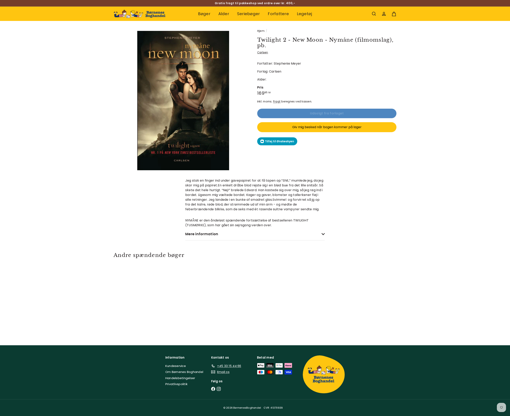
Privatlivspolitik (176, 384)
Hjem (261, 31)
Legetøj (304, 14)
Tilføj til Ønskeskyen (279, 141)
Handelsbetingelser (180, 378)
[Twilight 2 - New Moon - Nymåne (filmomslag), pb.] (135, 298)
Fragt (276, 101)
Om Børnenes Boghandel (184, 372)
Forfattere (278, 14)
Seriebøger (248, 14)
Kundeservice (175, 366)
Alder (223, 14)
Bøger (204, 14)
